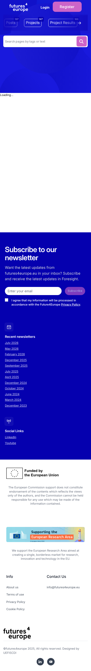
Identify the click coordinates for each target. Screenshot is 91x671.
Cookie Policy (15, 609)
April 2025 (12, 377)
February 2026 (15, 354)
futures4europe (16, 648)
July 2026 (11, 343)
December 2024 (16, 383)
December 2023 (16, 405)
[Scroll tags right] (80, 23)
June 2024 (12, 394)
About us (12, 587)
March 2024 (13, 399)
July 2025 (11, 371)
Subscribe (75, 291)
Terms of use (15, 594)
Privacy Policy (70, 304)
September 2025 (16, 365)
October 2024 (14, 388)
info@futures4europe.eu (63, 587)
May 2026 (11, 348)
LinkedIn (10, 437)
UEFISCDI (9, 653)
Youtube (10, 443)
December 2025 (16, 360)
